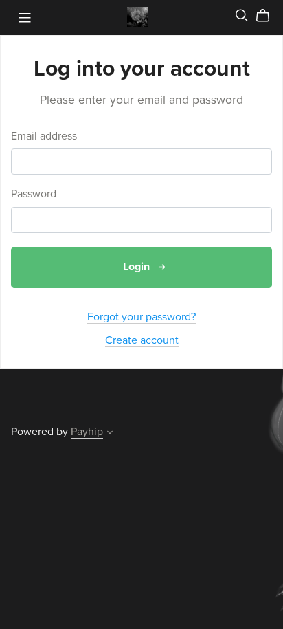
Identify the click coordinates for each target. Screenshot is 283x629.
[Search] (242, 15)
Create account (142, 340)
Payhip (87, 432)
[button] (110, 434)
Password (33, 194)
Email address (44, 136)
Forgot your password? (141, 317)
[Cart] (268, 16)
